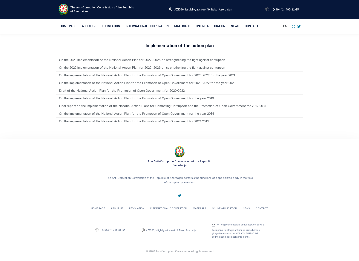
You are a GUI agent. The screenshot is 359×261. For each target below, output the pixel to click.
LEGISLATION (136, 208)
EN (285, 26)
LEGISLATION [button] (111, 26)
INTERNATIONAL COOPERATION (168, 208)
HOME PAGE (68, 26)
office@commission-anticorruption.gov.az (240, 224)
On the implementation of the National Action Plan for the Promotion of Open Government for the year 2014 (136, 113)
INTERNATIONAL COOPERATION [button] (147, 26)
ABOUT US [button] (89, 26)
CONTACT (251, 26)
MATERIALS (199, 208)
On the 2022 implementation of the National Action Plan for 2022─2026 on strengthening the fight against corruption (142, 67)
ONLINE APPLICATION (224, 208)
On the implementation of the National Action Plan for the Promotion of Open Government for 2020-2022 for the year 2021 (147, 75)
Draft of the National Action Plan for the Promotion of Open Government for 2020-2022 (122, 90)
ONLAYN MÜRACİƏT (247, 233)
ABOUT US (117, 208)
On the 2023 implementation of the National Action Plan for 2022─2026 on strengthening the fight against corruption (142, 60)
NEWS (235, 26)
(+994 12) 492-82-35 (286, 9)
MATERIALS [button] (182, 26)
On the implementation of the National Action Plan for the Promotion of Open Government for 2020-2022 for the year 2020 (147, 83)
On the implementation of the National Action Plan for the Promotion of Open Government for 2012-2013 (134, 121)
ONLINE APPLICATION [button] (210, 26)
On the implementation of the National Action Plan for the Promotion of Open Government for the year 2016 (136, 98)
